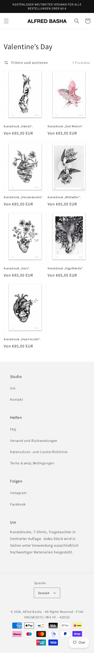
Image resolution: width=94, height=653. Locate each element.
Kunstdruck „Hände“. (18, 126)
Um (13, 388)
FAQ (13, 429)
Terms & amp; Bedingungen (32, 463)
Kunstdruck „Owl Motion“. (65, 126)
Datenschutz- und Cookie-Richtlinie (38, 452)
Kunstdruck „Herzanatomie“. (23, 197)
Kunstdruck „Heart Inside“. (22, 339)
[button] (6, 20)
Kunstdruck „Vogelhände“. (65, 268)
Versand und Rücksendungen (33, 440)
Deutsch (44, 593)
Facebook (18, 504)
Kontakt (16, 399)
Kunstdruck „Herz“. (17, 268)
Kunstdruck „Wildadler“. (64, 197)
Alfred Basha (32, 612)
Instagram (18, 492)
